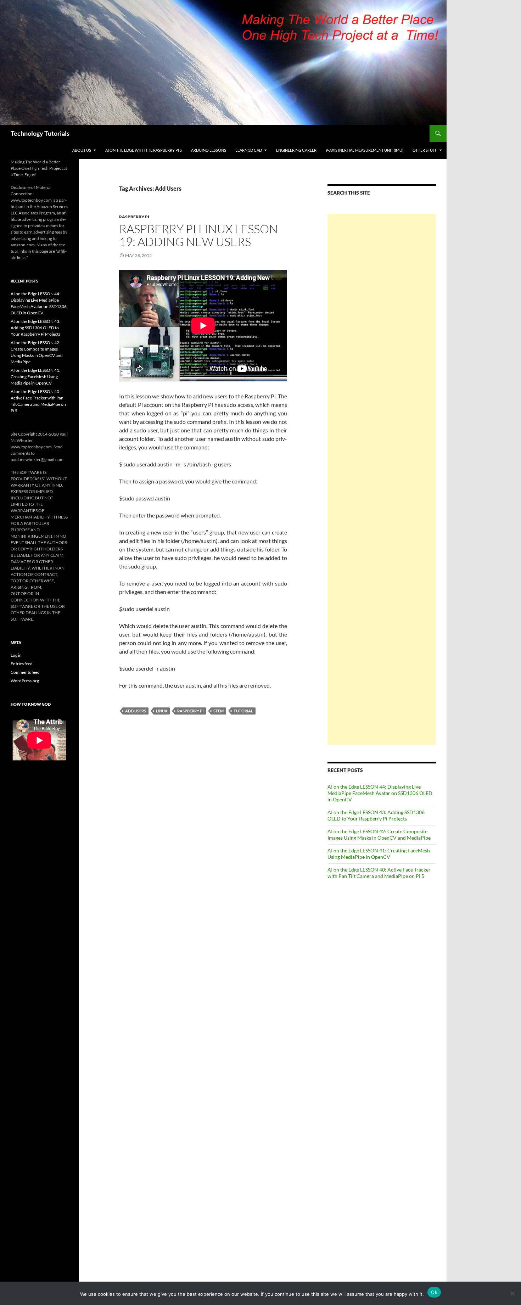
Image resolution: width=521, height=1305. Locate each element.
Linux (161, 710)
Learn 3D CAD (248, 150)
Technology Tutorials (40, 133)
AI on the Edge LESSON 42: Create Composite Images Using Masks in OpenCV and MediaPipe (379, 834)
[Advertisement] (381, 479)
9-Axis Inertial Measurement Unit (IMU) (364, 150)
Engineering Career (296, 150)
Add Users (135, 710)
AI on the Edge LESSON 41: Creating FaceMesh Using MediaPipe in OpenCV (378, 853)
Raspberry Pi (134, 216)
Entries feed (22, 663)
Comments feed (25, 672)
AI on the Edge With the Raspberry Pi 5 (143, 150)
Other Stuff (425, 150)
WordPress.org (25, 680)
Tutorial (243, 710)
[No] (512, 1293)
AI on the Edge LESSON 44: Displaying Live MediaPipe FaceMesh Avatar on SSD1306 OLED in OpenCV (379, 793)
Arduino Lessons (208, 150)
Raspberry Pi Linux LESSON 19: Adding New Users (198, 235)
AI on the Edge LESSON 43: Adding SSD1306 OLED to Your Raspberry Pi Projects (376, 815)
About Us (81, 150)
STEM (218, 710)
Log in (16, 655)
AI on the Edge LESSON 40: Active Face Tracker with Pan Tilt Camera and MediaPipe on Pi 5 (379, 873)
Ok (434, 1292)
